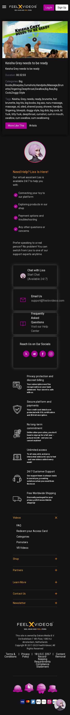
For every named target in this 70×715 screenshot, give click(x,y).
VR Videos (23, 547)
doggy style (32, 110)
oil (18, 106)
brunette (47, 99)
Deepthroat (28, 88)
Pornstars (22, 542)
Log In (49, 7)
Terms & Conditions (10, 655)
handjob (57, 106)
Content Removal (60, 655)
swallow (9, 118)
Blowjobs (18, 85)
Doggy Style (18, 92)
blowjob (21, 110)
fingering (10, 110)
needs (30, 99)
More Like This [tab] (16, 125)
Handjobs (41, 85)
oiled (23, 106)
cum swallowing (40, 118)
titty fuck (16, 114)
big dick (44, 110)
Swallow (39, 88)
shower (47, 106)
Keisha (16, 99)
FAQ (19, 525)
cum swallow (22, 118)
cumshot (41, 114)
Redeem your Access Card (32, 531)
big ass (41, 102)
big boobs (30, 102)
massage (10, 106)
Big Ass (49, 88)
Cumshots (30, 85)
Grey (23, 99)
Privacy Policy (25, 655)
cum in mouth (55, 114)
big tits (20, 102)
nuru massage (54, 102)
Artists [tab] (33, 125)
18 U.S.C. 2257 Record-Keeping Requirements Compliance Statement (42, 660)
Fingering (16, 88)
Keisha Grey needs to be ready (26, 63)
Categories (23, 536)
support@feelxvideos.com (47, 300)
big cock (54, 110)
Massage (52, 85)
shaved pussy (34, 106)
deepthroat (29, 114)
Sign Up (62, 7)
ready (38, 99)
